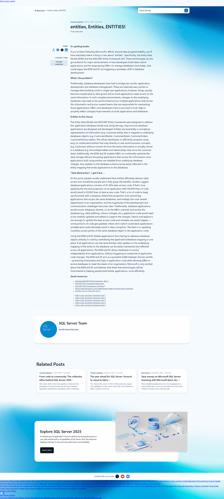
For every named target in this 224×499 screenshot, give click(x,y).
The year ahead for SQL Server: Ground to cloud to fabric (111, 378)
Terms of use (60, 498)
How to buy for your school (90, 484)
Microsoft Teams (69, 486)
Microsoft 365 (39, 486)
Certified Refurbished (189, 481)
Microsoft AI (4, 486)
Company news (23, 488)
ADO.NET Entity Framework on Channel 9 (90, 286)
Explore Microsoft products (100, 481)
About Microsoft (12, 488)
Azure (104, 486)
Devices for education (32, 484)
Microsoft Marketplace (186, 486)
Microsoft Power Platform (53, 486)
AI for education (155, 484)
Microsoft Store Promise (206, 481)
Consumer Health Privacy (9, 498)
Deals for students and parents (138, 484)
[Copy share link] (53, 50)
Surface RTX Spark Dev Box (45, 481)
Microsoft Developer (114, 486)
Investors (47, 488)
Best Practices (145, 373)
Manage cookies (50, 498)
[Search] (186, 10)
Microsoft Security (16, 486)
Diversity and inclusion (59, 488)
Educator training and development (113, 484)
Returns (168, 481)
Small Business (97, 486)
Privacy (41, 498)
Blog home (41, 10)
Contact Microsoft (31, 498)
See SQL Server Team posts (69, 329)
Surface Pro (4, 481)
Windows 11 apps (116, 481)
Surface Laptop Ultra (27, 481)
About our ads (96, 498)
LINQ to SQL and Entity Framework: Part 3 (90, 300)
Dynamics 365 (28, 486)
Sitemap (21, 498)
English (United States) (8, 491)
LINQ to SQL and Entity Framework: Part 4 (90, 303)
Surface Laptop (14, 481)
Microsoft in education (15, 484)
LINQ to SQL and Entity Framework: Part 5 (90, 305)
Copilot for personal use (81, 481)
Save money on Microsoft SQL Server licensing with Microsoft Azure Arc (161, 378)
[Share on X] (62, 50)
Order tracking (176, 481)
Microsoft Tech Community (167, 486)
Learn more (47, 451)
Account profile (128, 481)
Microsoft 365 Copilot (83, 486)
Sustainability (81, 488)
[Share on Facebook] (57, 50)
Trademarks (70, 498)
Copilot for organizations (64, 481)
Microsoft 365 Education (71, 484)
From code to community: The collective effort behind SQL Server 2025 (60, 378)
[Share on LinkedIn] (66, 50)
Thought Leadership (76, 22)
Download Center (140, 481)
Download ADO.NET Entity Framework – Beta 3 (91, 281)
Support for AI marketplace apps (145, 486)
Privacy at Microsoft (37, 488)
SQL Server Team (77, 31)
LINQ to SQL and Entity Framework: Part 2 (90, 298)
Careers (2, 488)
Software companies (201, 486)
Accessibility (72, 488)
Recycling (87, 498)
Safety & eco (78, 498)
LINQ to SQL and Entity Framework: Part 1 (90, 295)
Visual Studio (214, 486)
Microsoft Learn (127, 486)
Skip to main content (7, 1)
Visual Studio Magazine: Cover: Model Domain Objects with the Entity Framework (104, 289)
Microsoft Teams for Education (51, 484)
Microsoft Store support (156, 481)
